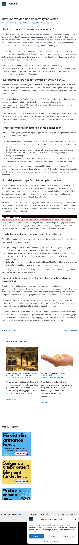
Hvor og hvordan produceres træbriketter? (53, 374)
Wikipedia (18, 514)
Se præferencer (68, 536)
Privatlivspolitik (56, 541)
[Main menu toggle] (75, 4)
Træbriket (13, 3)
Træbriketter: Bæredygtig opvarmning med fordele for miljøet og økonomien (36, 220)
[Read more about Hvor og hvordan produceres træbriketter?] (57, 359)
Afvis (53, 536)
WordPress (71, 514)
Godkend (37, 536)
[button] (75, 519)
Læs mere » (11, 399)
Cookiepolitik (47, 541)
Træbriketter (47, 23)
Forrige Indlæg (9, 330)
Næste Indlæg (70, 330)
